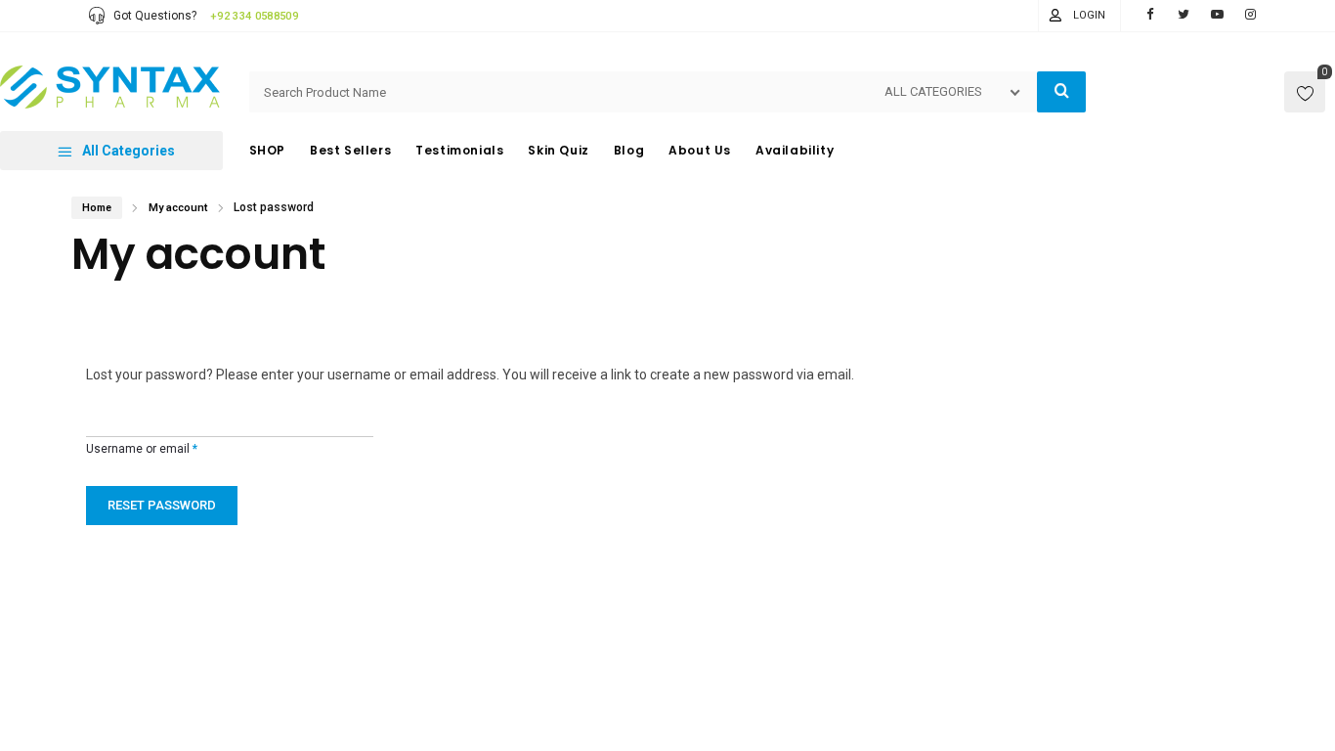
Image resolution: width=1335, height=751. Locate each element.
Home (96, 207)
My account (178, 207)
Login (1089, 15)
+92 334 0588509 (254, 16)
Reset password (162, 505)
